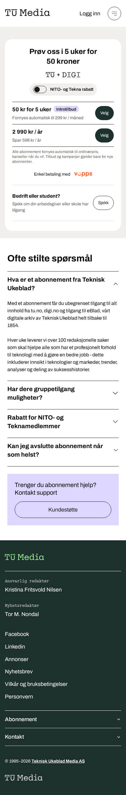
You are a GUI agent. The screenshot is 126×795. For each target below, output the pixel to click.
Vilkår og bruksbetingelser (36, 684)
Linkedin (15, 647)
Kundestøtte (63, 510)
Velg (104, 113)
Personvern (19, 697)
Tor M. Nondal (22, 614)
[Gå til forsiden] (24, 557)
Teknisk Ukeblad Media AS (58, 761)
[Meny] (114, 13)
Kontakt (14, 737)
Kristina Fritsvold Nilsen (33, 590)
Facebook (17, 634)
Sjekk (103, 202)
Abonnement (21, 719)
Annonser (16, 659)
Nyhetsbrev (19, 671)
